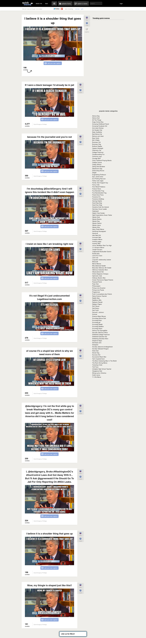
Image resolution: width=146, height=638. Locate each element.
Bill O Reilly (96, 140)
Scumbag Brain (97, 320)
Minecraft (95, 262)
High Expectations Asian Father (102, 215)
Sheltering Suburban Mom (100, 339)
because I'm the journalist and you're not (49, 137)
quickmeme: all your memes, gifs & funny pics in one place (27, 3)
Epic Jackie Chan (97, 177)
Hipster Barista (96, 219)
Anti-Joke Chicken (98, 128)
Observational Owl (98, 272)
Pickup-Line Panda (98, 290)
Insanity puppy (96, 241)
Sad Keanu (95, 308)
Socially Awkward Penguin (100, 349)
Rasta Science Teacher (99, 296)
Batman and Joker (98, 136)
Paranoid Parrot (97, 282)
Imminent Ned (96, 237)
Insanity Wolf (96, 243)
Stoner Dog (95, 353)
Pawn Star (95, 284)
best (46, 3)
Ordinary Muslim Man (98, 278)
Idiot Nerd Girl (96, 235)
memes (77, 9)
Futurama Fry (96, 197)
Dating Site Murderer (98, 166)
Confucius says (97, 156)
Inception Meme (97, 239)
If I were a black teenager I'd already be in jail (49, 85)
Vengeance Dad (97, 371)
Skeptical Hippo (97, 341)
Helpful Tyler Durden (98, 213)
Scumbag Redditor (98, 326)
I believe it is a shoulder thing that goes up (49, 533)
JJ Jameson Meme (98, 247)
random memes (54, 3)
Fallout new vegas (97, 181)
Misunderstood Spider (99, 266)
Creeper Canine (97, 162)
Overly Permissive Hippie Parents (102, 280)
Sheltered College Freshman (101, 334)
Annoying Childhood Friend (100, 124)
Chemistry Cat (96, 150)
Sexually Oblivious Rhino (100, 332)
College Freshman (97, 152)
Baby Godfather (97, 132)
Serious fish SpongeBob (99, 330)
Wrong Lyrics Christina (99, 373)
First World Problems (98, 187)
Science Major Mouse (99, 316)
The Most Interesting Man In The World (104, 361)
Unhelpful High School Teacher (101, 369)
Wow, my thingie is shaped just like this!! (49, 585)
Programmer (96, 292)
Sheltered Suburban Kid (99, 337)
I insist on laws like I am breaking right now (49, 243)
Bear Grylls (95, 138)
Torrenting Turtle (97, 365)
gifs (82, 9)
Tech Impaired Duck (98, 359)
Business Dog (96, 144)
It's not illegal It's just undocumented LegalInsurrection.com (49, 297)
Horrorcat (95, 233)
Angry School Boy (97, 122)
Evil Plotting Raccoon (99, 179)
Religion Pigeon (97, 304)
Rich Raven (95, 306)
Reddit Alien (96, 298)
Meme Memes (96, 264)
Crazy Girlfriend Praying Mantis (102, 160)
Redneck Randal (97, 302)
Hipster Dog (96, 221)
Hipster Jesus (96, 225)
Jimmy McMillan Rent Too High (102, 245)
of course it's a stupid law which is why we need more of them (49, 352)
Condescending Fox (98, 154)
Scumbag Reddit (97, 324)
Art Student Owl (97, 130)
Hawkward (95, 211)
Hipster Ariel (96, 217)
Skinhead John (96, 343)
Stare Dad (95, 351)
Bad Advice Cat (97, 134)
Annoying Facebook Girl (99, 126)
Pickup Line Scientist (98, 288)
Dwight (94, 173)
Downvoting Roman (98, 171)
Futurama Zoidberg (98, 199)
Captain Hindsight (97, 148)
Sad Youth (95, 310)
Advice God (96, 118)
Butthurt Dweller (97, 146)
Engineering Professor (99, 175)
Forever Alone (96, 189)
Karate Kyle (95, 254)
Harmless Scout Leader (99, 209)
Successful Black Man (99, 357)
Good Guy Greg (97, 205)
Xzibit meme (96, 375)
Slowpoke (95, 345)
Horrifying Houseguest (99, 231)
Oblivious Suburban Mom (100, 270)
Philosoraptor (96, 286)
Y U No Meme (96, 377)
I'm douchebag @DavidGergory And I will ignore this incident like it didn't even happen (49, 190)
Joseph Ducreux (97, 249)
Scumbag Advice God (99, 318)
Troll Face (95, 367)
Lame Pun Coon (97, 256)
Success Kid (96, 355)
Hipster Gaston (97, 223)
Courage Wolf (96, 158)
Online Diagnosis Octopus (100, 274)
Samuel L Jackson (98, 312)
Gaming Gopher (97, 201)
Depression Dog (97, 168)
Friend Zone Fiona (97, 195)
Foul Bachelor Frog (98, 191)
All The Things (96, 120)
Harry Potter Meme (98, 229)
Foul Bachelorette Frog (99, 193)
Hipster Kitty (96, 227)
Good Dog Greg (97, 203)
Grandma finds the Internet (100, 207)
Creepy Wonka (96, 164)
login (121, 3)
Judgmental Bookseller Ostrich (101, 251)
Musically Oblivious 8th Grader (101, 268)
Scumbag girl (96, 322)
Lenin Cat (95, 258)
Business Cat (96, 142)
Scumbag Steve (97, 328)
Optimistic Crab (97, 276)
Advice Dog (95, 116)
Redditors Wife (96, 300)
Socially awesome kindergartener (102, 347)
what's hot (39, 3)
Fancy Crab (95, 185)
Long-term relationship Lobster (101, 260)
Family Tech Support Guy (100, 183)
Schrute (94, 314)
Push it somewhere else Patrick (102, 294)
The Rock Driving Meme (99, 363)
